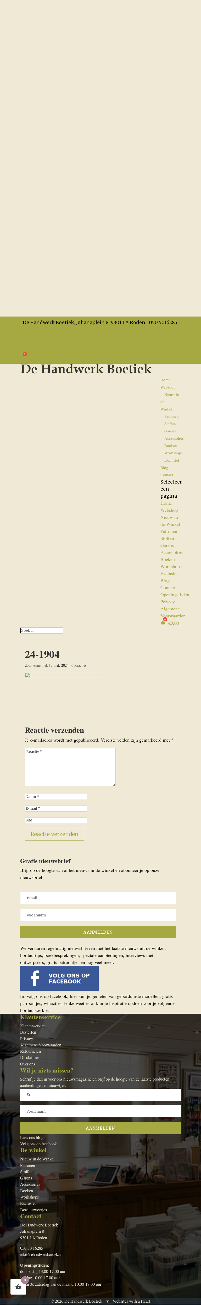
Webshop (168, 387)
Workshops (173, 452)
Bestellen (28, 1032)
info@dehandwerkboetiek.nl (41, 1254)
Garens (170, 430)
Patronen (171, 416)
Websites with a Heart (131, 1301)
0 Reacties (78, 665)
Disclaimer (29, 1057)
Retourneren (30, 1051)
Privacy (27, 343)
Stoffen (170, 423)
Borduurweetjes (33, 1210)
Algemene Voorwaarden (43, 350)
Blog (164, 467)
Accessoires (174, 438)
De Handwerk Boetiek (83, 1301)
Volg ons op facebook (38, 1144)
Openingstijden (34, 336)
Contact (166, 474)
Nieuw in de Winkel (37, 1159)
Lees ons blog (31, 1137)
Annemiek (40, 665)
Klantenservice (33, 1026)
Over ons (27, 1064)
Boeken (170, 445)
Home (165, 379)
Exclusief (171, 460)
